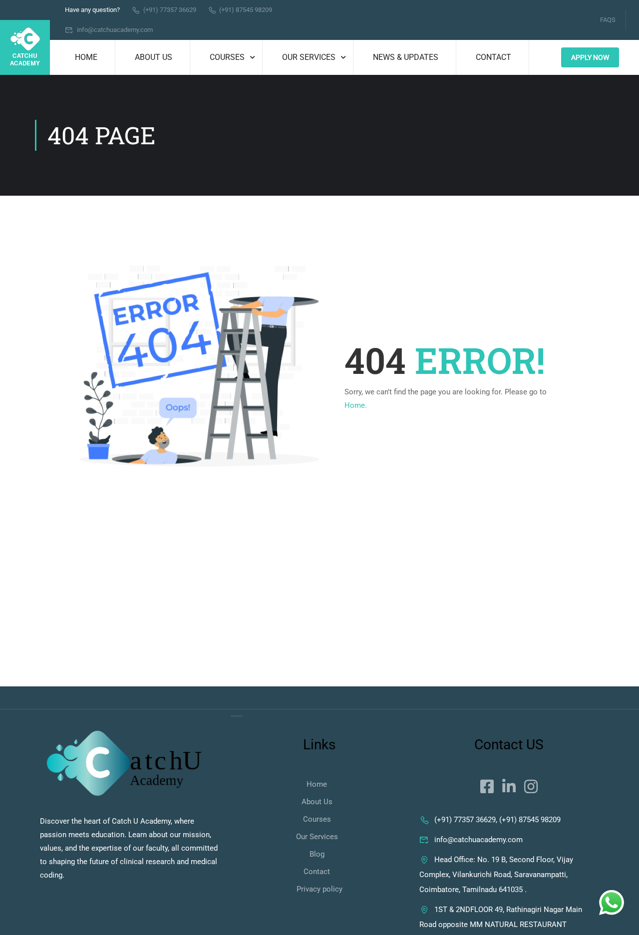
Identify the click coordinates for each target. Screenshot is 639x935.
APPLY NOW (590, 57)
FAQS (608, 19)
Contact (493, 57)
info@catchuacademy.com (115, 29)
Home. (355, 405)
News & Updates (405, 57)
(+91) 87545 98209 (245, 9)
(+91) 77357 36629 (169, 9)
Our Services (308, 57)
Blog (317, 854)
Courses (227, 57)
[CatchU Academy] (124, 764)
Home (86, 57)
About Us (153, 57)
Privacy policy (319, 889)
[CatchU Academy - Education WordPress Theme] (25, 47)
